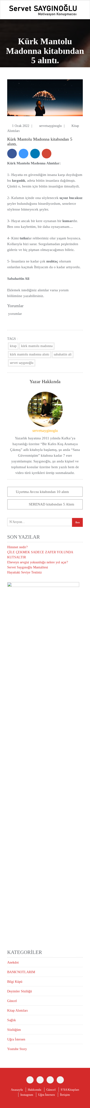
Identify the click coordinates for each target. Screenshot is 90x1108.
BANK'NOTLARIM (21, 972)
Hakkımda (34, 1089)
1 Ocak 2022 (21, 126)
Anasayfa (17, 1089)
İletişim (65, 1094)
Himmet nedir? (17, 547)
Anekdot (13, 962)
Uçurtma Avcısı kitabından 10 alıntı (42, 492)
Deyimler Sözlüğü (19, 991)
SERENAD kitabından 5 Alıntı (51, 504)
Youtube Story (17, 1049)
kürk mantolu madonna (37, 346)
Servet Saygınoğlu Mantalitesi (27, 567)
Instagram (26, 1094)
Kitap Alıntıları (17, 1010)
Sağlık (11, 1020)
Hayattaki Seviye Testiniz (24, 572)
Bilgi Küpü (14, 982)
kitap (13, 346)
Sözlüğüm (14, 1030)
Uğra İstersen (16, 1039)
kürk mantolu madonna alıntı (29, 354)
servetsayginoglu (51, 126)
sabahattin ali (63, 354)
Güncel (12, 1001)
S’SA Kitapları (70, 1089)
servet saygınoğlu (21, 363)
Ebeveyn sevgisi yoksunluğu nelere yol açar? (37, 562)
